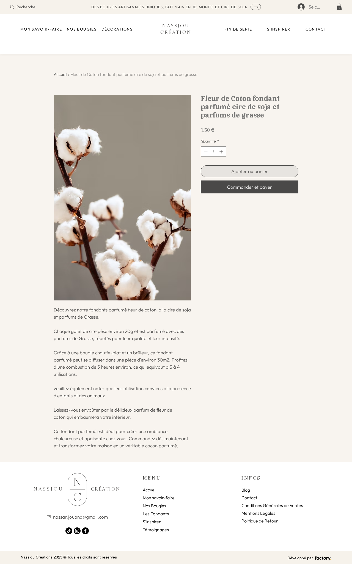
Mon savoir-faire (159, 497)
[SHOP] (256, 7)
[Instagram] (77, 530)
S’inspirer (152, 521)
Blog (245, 490)
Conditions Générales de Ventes (272, 505)
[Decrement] (205, 151)
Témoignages (156, 529)
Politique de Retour (259, 521)
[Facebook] (85, 530)
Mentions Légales (258, 513)
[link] (339, 7)
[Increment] (221, 151)
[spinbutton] (213, 151)
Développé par (300, 558)
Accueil (60, 74)
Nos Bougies (154, 505)
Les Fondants (156, 513)
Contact (249, 497)
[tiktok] (68, 530)
